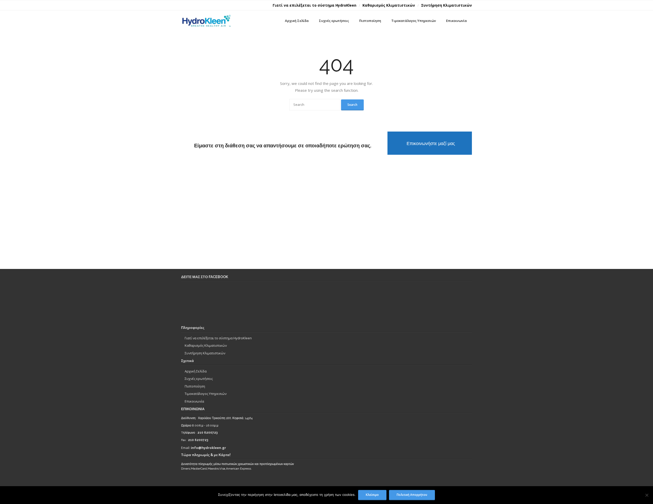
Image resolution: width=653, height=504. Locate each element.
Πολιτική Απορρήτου (412, 495)
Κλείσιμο (372, 495)
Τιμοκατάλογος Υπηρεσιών (206, 393)
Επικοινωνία (194, 401)
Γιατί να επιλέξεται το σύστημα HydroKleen (314, 5)
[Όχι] (646, 495)
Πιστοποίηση (195, 386)
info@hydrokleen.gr (208, 447)
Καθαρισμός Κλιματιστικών (388, 5)
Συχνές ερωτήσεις (199, 378)
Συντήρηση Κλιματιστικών (446, 5)
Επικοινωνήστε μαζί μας (431, 143)
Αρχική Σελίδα (196, 371)
